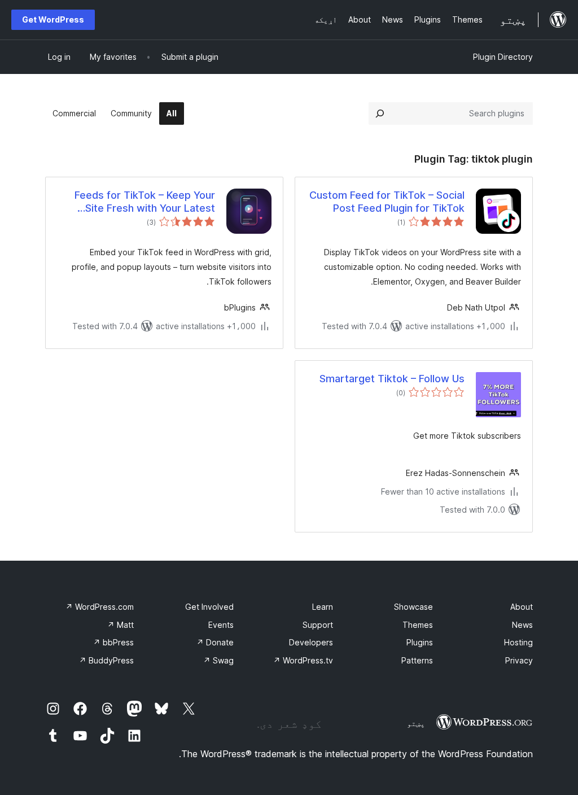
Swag (218, 660)
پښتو (416, 723)
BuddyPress (106, 660)
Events (221, 625)
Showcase (413, 606)
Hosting (518, 642)
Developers (311, 642)
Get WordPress (53, 19)
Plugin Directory (503, 57)
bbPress (113, 642)
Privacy (519, 660)
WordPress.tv (303, 660)
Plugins (419, 642)
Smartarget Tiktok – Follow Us (392, 379)
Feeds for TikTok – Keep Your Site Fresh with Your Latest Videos (145, 202)
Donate (215, 642)
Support (318, 625)
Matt (120, 625)
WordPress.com (99, 606)
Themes (417, 625)
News (522, 625)
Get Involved (209, 606)
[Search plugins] (380, 113)
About (521, 606)
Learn (322, 606)
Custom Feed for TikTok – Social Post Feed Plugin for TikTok (387, 201)
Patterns (417, 660)
